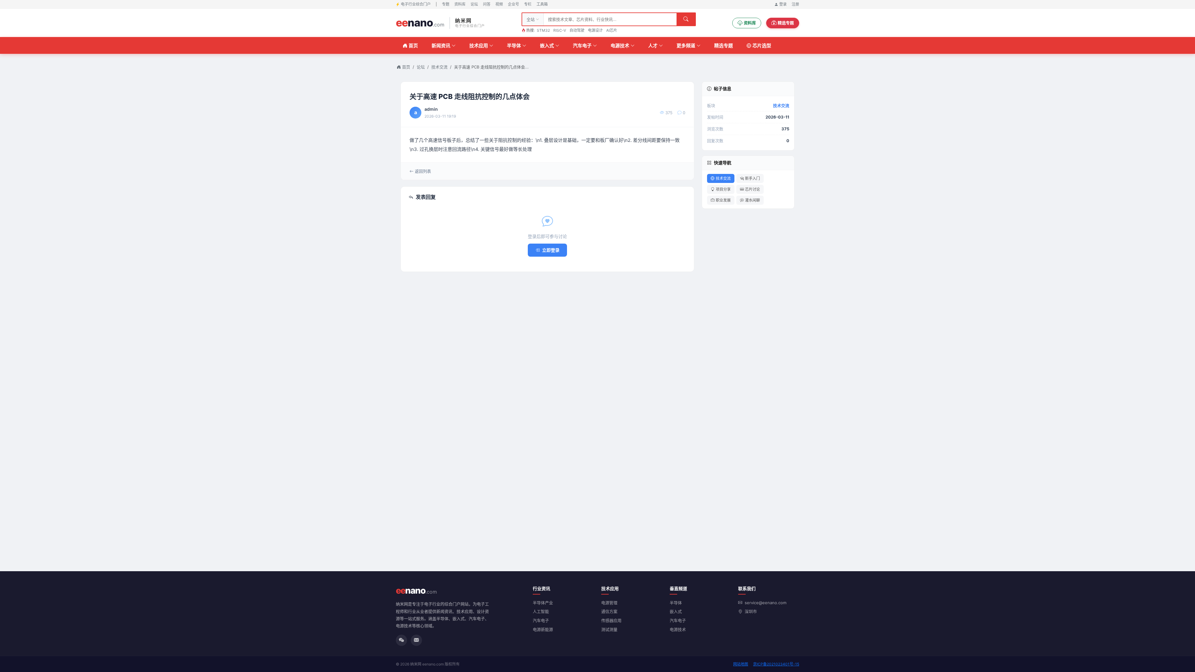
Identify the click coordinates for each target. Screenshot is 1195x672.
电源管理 (609, 602)
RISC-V (559, 30)
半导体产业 (543, 602)
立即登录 (551, 250)
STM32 (543, 30)
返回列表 (423, 171)
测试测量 (609, 629)
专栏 (528, 4)
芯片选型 (761, 46)
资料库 (460, 4)
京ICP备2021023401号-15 (776, 664)
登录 (783, 4)
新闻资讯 (441, 46)
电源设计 (595, 30)
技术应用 (478, 46)
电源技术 (620, 46)
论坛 (474, 4)
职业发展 (723, 200)
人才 (653, 46)
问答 (486, 4)
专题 (445, 4)
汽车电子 (582, 46)
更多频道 (686, 46)
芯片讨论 (752, 189)
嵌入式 (547, 46)
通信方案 (609, 611)
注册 (795, 4)
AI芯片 (611, 30)
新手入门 (752, 178)
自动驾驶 (576, 30)
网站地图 (740, 664)
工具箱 (542, 4)
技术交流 (439, 66)
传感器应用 (611, 620)
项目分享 (723, 189)
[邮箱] (416, 640)
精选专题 (786, 22)
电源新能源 (543, 629)
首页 (413, 46)
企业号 (513, 4)
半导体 (514, 46)
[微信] (401, 640)
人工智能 (541, 611)
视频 (499, 4)
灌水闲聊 (752, 200)
